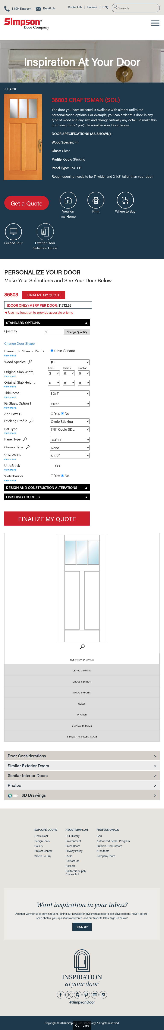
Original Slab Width (19, 371)
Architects (103, 851)
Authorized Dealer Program (113, 841)
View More (10, 355)
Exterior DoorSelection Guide (45, 245)
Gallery (38, 846)
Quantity (10, 330)
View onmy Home (68, 214)
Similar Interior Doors (82, 775)
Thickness (11, 392)
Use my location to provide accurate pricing (40, 312)
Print (96, 211)
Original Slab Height (19, 382)
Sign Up (82, 927)
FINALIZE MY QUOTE (43, 295)
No (66, 413)
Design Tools (42, 841)
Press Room (73, 846)
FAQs (69, 856)
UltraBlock (12, 465)
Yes (56, 413)
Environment (73, 841)
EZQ (105, 7)
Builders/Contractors (109, 846)
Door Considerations (82, 755)
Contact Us (75, 7)
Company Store (106, 856)
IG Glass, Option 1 (17, 403)
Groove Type (13, 447)
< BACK (10, 88)
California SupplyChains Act (76, 872)
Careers (92, 7)
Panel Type (12, 439)
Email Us (48, 8)
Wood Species (15, 361)
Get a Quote (26, 203)
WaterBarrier (13, 476)
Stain (57, 351)
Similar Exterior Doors (82, 765)
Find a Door (41, 836)
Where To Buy (42, 856)
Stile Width (12, 455)
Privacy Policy (74, 851)
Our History (72, 836)
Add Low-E (12, 413)
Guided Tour (13, 242)
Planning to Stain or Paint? (24, 351)
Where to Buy (125, 211)
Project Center (43, 851)
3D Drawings (88, 795)
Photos (82, 785)
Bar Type (10, 428)
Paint (70, 351)
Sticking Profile (15, 420)
